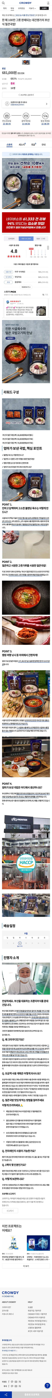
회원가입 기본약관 (34, 1310)
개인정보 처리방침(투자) (36, 1324)
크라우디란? (6, 1307)
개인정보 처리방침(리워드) (37, 1321)
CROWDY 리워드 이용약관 (37, 1314)
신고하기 (10, 1210)
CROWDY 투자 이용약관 (36, 1317)
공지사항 (5, 1310)
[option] (26, 62)
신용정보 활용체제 (34, 1327)
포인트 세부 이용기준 (35, 1331)
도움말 (30, 1307)
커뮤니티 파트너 (8, 1314)
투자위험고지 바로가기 (9, 1351)
